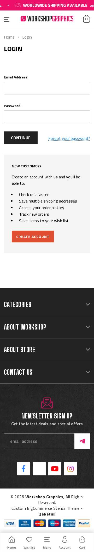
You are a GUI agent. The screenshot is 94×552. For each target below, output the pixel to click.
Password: (12, 105)
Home (9, 37)
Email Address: (16, 77)
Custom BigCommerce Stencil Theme (45, 508)
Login (27, 37)
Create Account (33, 236)
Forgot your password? (69, 138)
